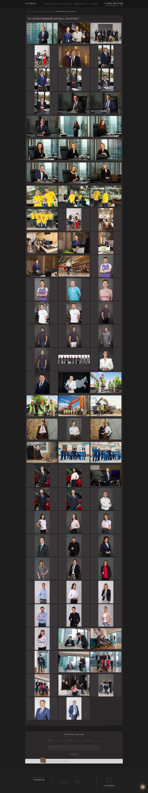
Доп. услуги (59, 3)
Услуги (76, 780)
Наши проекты (79, 3)
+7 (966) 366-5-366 (113, 3)
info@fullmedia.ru (112, 5)
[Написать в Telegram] (121, 5)
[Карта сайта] (38, 783)
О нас (87, 3)
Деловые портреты (47, 11)
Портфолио (68, 3)
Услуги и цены (49, 3)
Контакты (94, 3)
